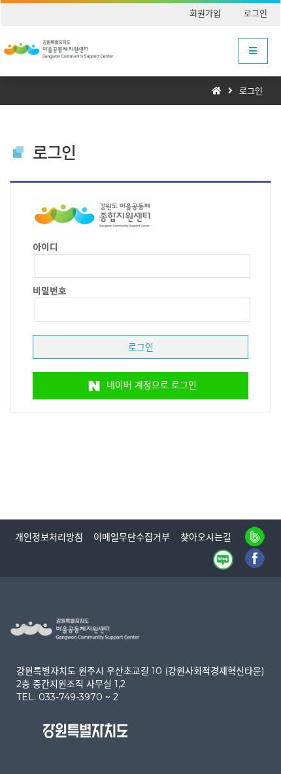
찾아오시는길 (205, 537)
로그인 (255, 13)
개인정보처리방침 (49, 537)
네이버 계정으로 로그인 (150, 384)
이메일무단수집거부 (131, 537)
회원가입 (205, 13)
